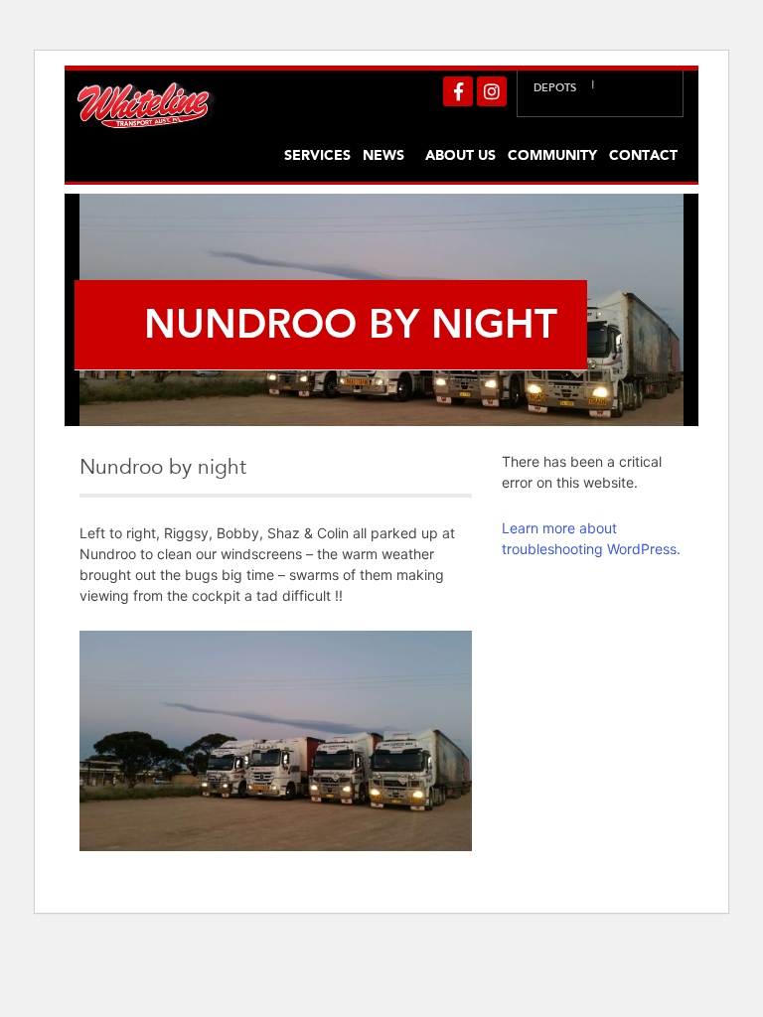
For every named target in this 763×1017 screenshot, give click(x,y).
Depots (555, 87)
